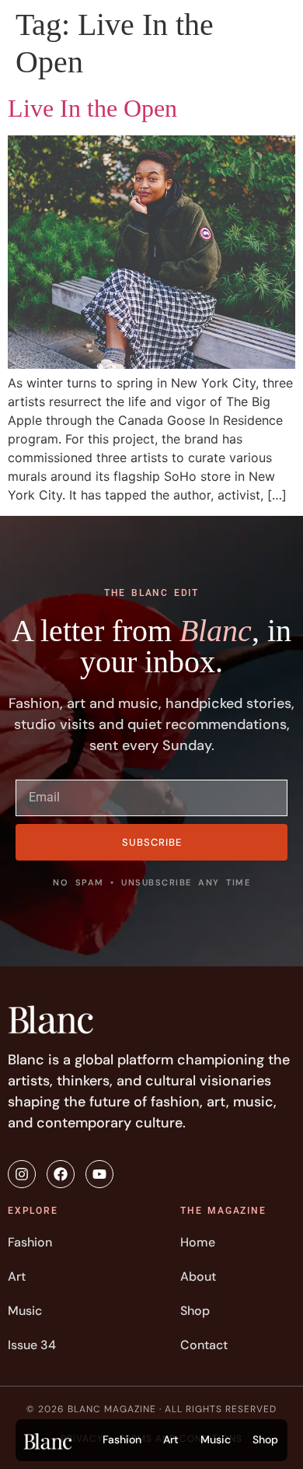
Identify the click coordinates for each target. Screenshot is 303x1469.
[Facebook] (61, 1174)
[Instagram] (22, 1174)
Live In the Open (92, 108)
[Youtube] (99, 1174)
